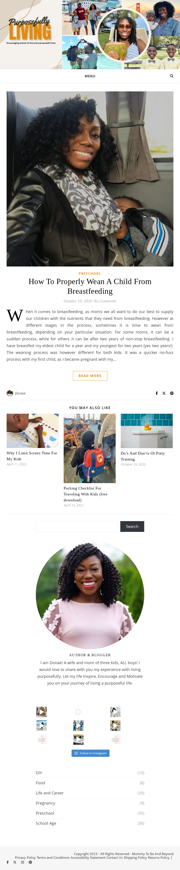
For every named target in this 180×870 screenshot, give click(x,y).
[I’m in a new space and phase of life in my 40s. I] (78, 725)
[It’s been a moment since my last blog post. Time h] (115, 725)
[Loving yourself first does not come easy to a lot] (41, 725)
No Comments (105, 301)
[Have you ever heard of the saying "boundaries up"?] (41, 739)
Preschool (90, 273)
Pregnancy (45, 803)
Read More (90, 375)
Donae (20, 393)
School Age (46, 823)
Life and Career (50, 793)
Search (132, 526)
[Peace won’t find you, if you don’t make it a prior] (115, 712)
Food (40, 782)
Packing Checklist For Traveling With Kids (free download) (86, 494)
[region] (90, 855)
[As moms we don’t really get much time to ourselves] (78, 739)
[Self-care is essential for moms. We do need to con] (115, 739)
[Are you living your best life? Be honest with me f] (78, 712)
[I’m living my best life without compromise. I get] (41, 712)
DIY (39, 772)
